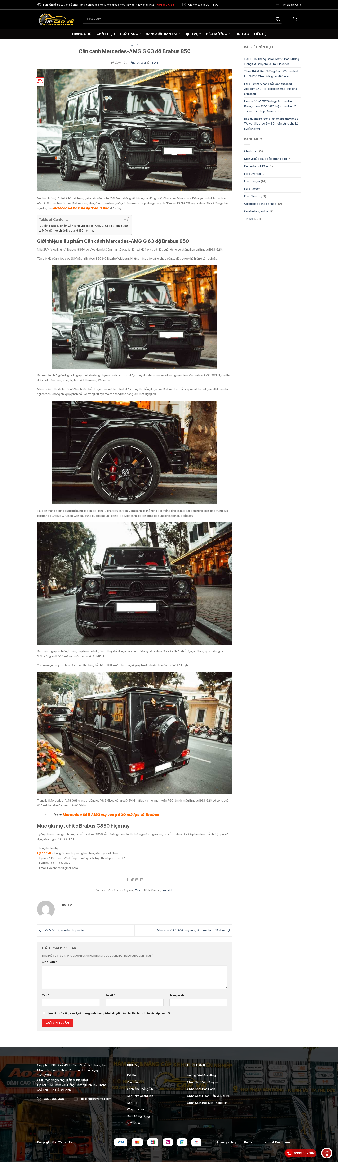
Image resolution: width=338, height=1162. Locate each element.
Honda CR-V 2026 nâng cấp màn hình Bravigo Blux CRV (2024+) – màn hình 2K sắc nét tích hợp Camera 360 (271, 106)
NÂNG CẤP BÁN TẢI (161, 34)
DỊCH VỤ (192, 34)
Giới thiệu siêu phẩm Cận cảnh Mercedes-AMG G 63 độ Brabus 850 (84, 225)
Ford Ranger (252, 181)
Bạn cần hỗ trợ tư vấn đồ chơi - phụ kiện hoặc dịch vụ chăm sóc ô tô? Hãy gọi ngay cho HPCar (108, 4)
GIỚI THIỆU (106, 34)
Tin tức (134, 45)
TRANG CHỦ (81, 34)
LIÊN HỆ (260, 34)
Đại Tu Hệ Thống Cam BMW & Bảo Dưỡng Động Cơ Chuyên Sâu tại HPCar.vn (271, 61)
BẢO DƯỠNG (216, 34)
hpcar (154, 62)
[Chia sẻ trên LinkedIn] (141, 880)
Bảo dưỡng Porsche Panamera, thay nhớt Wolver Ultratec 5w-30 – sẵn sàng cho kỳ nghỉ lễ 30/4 (271, 123)
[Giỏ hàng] (295, 19)
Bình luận (49, 961)
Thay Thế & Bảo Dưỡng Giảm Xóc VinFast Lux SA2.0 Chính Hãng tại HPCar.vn (271, 73)
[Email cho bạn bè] (136, 880)
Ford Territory (253, 196)
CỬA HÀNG (129, 34)
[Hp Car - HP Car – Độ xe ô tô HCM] (56, 19)
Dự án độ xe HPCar (256, 166)
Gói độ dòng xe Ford (257, 211)
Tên (45, 995)
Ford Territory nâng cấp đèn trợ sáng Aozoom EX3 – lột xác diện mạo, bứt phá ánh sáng (270, 89)
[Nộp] (278, 19)
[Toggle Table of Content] (123, 220)
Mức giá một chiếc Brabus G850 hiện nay (68, 230)
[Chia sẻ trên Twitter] (132, 880)
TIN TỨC (242, 34)
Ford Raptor (252, 188)
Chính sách (251, 151)
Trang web (176, 995)
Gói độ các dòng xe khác (260, 204)
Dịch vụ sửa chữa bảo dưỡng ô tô (265, 159)
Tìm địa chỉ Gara (291, 4)
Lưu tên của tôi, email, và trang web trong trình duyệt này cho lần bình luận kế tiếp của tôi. (109, 1013)
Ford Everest (252, 174)
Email (110, 995)
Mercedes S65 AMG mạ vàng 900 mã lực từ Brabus (191, 930)
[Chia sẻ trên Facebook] (127, 880)
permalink (167, 890)
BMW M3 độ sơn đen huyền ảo (63, 930)
